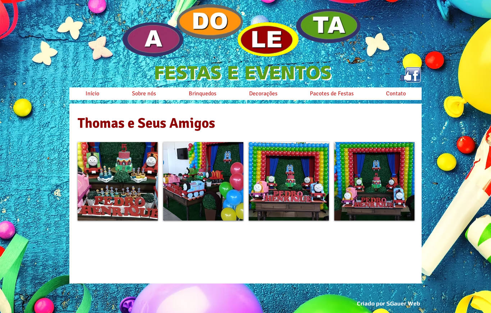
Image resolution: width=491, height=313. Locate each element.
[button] (118, 181)
